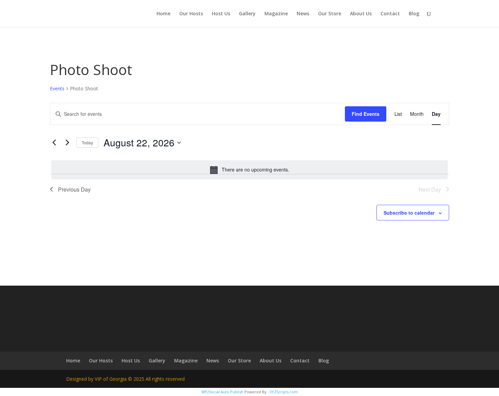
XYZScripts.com (284, 391)
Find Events (366, 113)
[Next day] (67, 143)
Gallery (247, 14)
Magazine (276, 14)
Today (87, 142)
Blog (414, 14)
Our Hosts (191, 14)
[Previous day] (54, 143)
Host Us (221, 14)
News (303, 14)
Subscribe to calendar (409, 212)
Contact (390, 14)
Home (163, 14)
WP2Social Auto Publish (222, 391)
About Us (361, 14)
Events (57, 88)
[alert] (249, 169)
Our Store (329, 14)
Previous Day (74, 189)
